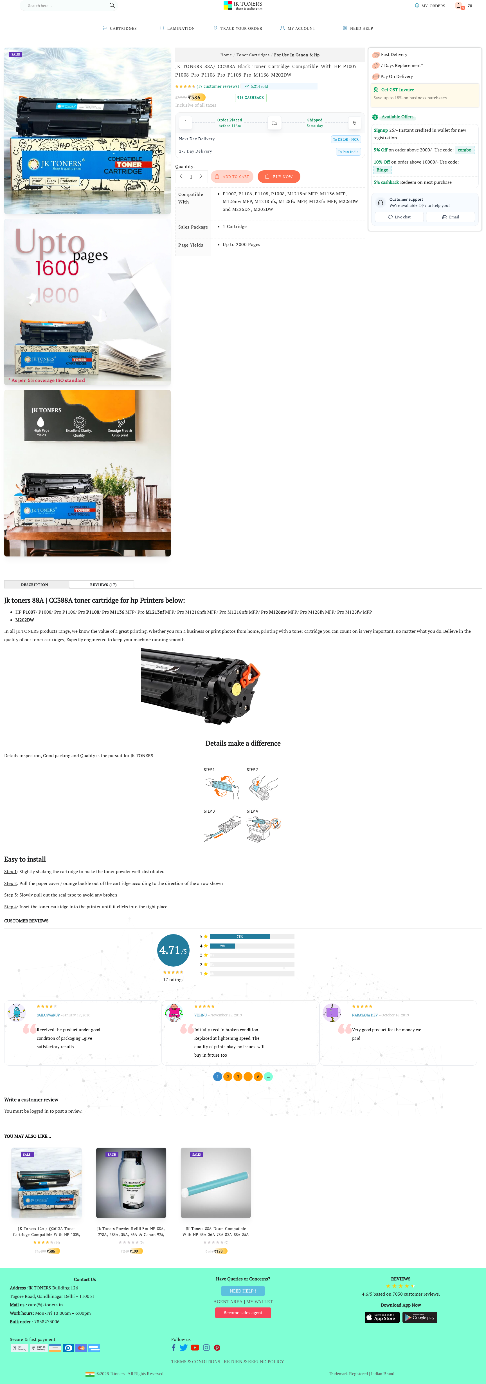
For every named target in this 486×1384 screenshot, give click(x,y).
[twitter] (184, 1347)
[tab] (36, 584)
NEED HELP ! (243, 1291)
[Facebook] (174, 1347)
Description (34, 585)
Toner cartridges (253, 54)
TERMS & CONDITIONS (195, 1361)
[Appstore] (383, 1317)
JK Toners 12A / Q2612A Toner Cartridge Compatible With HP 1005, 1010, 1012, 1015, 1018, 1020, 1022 (46, 1234)
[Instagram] (207, 1347)
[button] (463, 5)
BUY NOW (283, 176)
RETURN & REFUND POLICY (254, 1361)
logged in (39, 1111)
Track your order (241, 28)
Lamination (181, 28)
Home (226, 54)
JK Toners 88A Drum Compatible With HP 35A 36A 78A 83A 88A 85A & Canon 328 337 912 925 (216, 1234)
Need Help (361, 28)
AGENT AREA (228, 1301)
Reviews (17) (103, 585)
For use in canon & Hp (297, 54)
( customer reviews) (218, 86)
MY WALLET (259, 1301)
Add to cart (236, 176)
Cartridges (123, 28)
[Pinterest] (217, 1347)
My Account (302, 28)
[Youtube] (195, 1347)
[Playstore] (420, 1317)
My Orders (433, 6)
